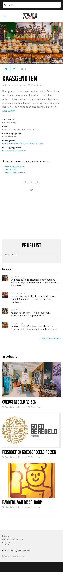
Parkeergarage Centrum (14, 150)
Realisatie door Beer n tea (13, 556)
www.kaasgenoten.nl (15, 166)
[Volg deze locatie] (6, 69)
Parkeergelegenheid (11, 147)
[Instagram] (31, 181)
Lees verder (8, 110)
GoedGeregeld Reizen (19, 401)
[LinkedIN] (37, 181)
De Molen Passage (35, 143)
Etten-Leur (9, 544)
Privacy (5, 536)
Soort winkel (8, 119)
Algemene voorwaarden (13, 539)
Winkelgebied (8, 140)
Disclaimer (7, 542)
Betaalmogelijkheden (12, 133)
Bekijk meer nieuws (50, 338)
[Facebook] (25, 181)
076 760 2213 (11, 169)
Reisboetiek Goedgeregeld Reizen (29, 452)
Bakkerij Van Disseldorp (22, 502)
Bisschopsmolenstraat (13, 143)
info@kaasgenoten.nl (15, 172)
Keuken (5, 126)
